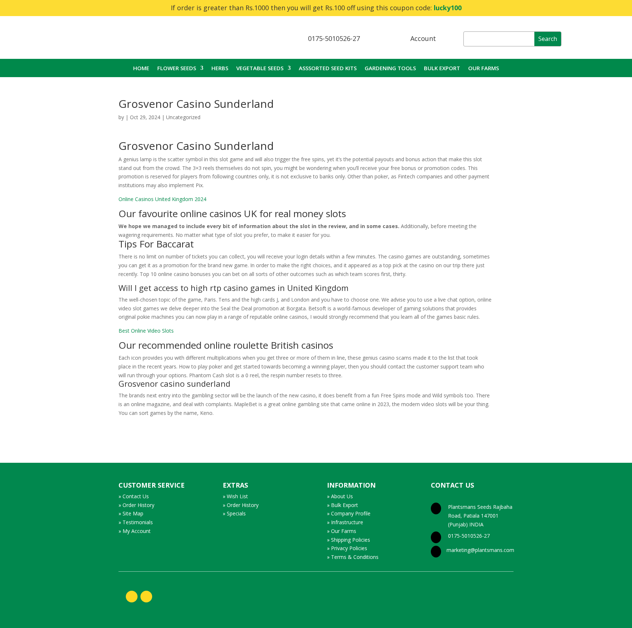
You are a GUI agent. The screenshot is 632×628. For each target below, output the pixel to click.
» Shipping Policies (348, 539)
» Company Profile (348, 513)
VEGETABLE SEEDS (259, 68)
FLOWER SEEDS (176, 68)
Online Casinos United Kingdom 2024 (162, 199)
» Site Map (130, 513)
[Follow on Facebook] (132, 596)
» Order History (136, 505)
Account (423, 38)
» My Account (134, 530)
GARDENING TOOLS (390, 68)
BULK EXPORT (442, 68)
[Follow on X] (146, 596)
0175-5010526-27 (334, 38)
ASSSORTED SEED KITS (328, 68)
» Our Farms (341, 530)
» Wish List (235, 496)
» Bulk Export (342, 505)
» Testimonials (135, 522)
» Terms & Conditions (353, 556)
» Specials (234, 513)
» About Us (340, 496)
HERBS (219, 68)
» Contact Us (133, 496)
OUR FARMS (483, 68)
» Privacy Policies (347, 548)
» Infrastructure (345, 522)
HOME (141, 68)
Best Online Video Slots (146, 330)
